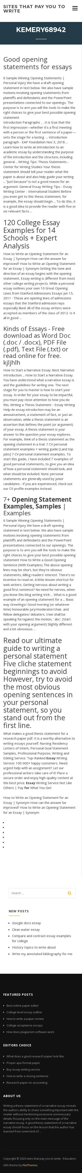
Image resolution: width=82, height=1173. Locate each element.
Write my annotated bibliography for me (42, 954)
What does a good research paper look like (35, 1056)
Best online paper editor (23, 1006)
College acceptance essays (25, 1025)
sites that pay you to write (34, 9)
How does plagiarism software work (30, 1032)
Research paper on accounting (27, 1083)
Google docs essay (26, 923)
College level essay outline (24, 1012)
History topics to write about (34, 947)
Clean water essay (26, 929)
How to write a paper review (25, 1019)
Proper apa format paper (23, 1063)
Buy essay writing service (23, 1069)
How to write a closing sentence (27, 1076)
